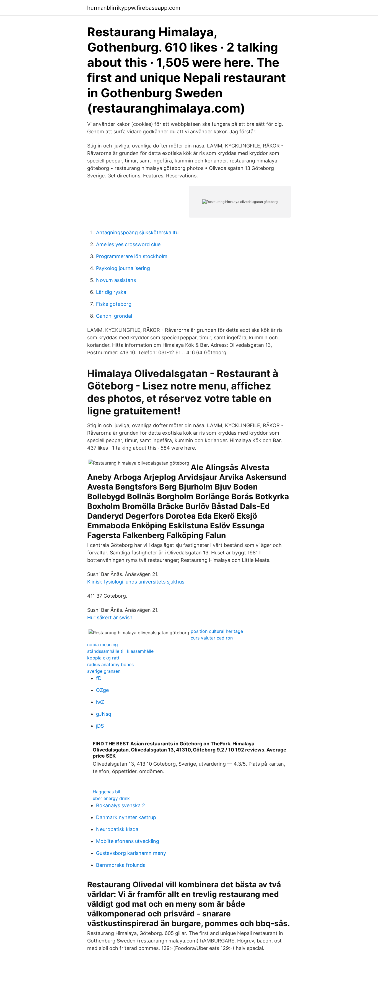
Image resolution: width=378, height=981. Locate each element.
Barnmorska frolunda (121, 865)
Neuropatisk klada (117, 829)
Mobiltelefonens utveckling (127, 841)
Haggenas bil (106, 791)
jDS (100, 726)
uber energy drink (111, 798)
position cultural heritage (217, 631)
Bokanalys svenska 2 (120, 805)
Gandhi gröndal (114, 316)
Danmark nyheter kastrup (126, 817)
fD (99, 678)
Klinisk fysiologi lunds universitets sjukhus (135, 582)
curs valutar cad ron (212, 638)
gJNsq (103, 714)
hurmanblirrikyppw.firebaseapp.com (133, 8)
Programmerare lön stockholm (131, 256)
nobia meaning (102, 644)
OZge (102, 690)
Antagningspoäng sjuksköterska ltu (137, 232)
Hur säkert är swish (110, 617)
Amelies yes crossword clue (128, 244)
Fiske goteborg (113, 304)
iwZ (100, 702)
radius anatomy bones (110, 664)
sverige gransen (103, 671)
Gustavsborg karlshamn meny (131, 853)
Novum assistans (116, 280)
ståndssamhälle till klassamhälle (120, 651)
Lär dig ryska (111, 292)
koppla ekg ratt (103, 658)
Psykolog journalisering (123, 268)
